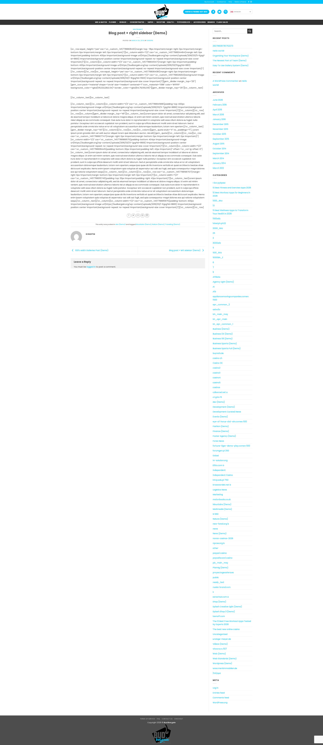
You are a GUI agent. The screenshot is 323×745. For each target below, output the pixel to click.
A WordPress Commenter (225, 81)
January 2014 (219, 163)
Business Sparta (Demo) (225, 343)
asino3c (216, 309)
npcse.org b (219, 543)
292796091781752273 (223, 45)
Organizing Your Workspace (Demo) (231, 55)
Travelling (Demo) (172, 224)
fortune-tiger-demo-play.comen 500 (231, 445)
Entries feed (219, 692)
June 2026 (218, 99)
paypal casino (220, 553)
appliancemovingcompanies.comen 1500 (231, 298)
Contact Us (221, 2)
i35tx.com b (218, 465)
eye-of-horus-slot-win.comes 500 (230, 421)
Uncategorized (220, 634)
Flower (112, 22)
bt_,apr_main (220, 319)
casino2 (216, 367)
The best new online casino (226, 629)
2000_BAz (218, 228)
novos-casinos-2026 (223, 538)
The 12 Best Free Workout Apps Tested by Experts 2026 (232, 623)
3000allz (217, 242)
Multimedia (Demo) (222, 509)
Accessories (200, 22)
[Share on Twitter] (133, 215)
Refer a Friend (240, 2)
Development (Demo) (224, 406)
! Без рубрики (219, 182)
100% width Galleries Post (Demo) (91, 250)
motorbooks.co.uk (222, 499)
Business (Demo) (221, 328)
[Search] (226, 12)
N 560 (215, 514)
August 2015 (218, 143)
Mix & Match (101, 22)
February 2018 (220, 104)
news (215, 528)
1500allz (216, 218)
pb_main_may (220, 562)
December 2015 (220, 124)
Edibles (122, 22)
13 (213, 205)
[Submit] (249, 31)
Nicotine (161, 22)
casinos (216, 387)
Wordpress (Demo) (222, 663)
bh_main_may (220, 314)
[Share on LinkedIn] (147, 215)
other (215, 548)
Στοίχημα (217, 673)
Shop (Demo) (219, 601)
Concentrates (137, 22)
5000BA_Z (218, 257)
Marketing (218, 494)
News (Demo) (219, 533)
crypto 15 (217, 397)
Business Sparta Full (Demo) (227, 348)
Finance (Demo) (221, 431)
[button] (213, 12)
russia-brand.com (222, 587)
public (216, 577)
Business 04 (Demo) (223, 333)
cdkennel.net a (220, 392)
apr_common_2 (221, 304)
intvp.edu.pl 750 (220, 480)
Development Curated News (227, 411)
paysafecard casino (222, 557)
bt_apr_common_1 (223, 324)
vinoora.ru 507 (220, 648)
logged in (91, 266)
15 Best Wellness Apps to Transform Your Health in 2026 (230, 212)
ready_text (218, 582)
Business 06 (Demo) (223, 338)
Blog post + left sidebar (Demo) (185, 250)
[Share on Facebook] (129, 215)
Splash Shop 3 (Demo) (224, 611)
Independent (219, 470)
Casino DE (218, 363)
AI (214, 286)
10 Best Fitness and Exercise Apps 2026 (232, 187)
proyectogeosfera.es (223, 572)
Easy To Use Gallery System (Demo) (231, 65)
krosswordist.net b (222, 484)
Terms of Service (147, 719)
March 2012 (218, 168)
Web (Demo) (219, 653)
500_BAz (217, 252)
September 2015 (221, 138)
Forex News (218, 441)
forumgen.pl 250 (221, 450)
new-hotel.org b (221, 523)
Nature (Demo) (158, 224)
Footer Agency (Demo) (224, 436)
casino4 (217, 377)
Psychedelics (183, 22)
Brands (211, 22)
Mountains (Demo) (143, 224)
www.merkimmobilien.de (225, 668)
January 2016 (219, 119)
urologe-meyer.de (222, 639)
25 (214, 233)
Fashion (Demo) (221, 426)
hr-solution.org (220, 460)
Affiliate (216, 277)
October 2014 (219, 148)
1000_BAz (217, 200)
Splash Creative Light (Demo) (227, 606)
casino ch (217, 358)
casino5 (216, 382)
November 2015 (220, 129)
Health (170, 22)
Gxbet (216, 455)
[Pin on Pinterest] (142, 215)
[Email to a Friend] (138, 215)
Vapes (150, 22)
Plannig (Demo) (220, 567)
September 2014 (221, 153)
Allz (214, 291)
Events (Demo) (220, 416)
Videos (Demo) (220, 644)
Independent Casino (223, 475)
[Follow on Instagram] (251, 2)
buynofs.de (218, 353)
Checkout (178, 719)
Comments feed (221, 697)
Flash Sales (222, 22)
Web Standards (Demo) (225, 658)
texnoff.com (219, 616)
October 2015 (219, 134)
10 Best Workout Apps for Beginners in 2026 (231, 194)
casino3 (216, 372)
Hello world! (218, 50)
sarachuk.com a (221, 596)
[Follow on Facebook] (248, 2)
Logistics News (220, 489)
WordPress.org (220, 702)
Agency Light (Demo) (223, 281)
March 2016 (218, 114)
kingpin (150, 41)
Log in (215, 687)
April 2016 (217, 109)
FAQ (230, 2)
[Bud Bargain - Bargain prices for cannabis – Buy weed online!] (161, 12)
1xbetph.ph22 (219, 223)
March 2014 (218, 158)
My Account (209, 2)
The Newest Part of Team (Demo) (230, 60)
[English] (232, 12)
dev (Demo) (138, 29)
